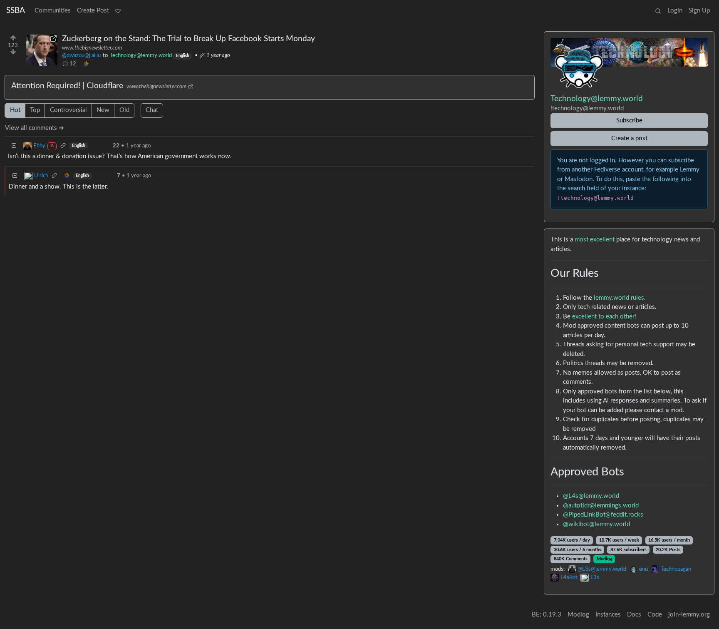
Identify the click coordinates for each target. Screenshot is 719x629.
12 (72, 64)
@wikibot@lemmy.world (596, 524)
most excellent (595, 239)
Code (654, 615)
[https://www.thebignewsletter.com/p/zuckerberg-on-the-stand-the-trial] (41, 50)
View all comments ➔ (34, 128)
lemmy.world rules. (620, 298)
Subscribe (629, 120)
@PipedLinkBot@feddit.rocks (603, 515)
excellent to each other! (604, 316)
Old (124, 110)
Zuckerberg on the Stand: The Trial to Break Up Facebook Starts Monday (188, 39)
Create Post (93, 10)
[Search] (658, 11)
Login (674, 10)
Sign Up (699, 10)
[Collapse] (14, 146)
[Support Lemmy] (118, 11)
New (103, 110)
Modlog (604, 559)
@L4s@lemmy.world (591, 496)
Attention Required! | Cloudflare (67, 86)
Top (35, 110)
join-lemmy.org (689, 615)
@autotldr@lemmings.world (601, 505)
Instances (608, 615)
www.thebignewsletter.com (92, 48)
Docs (634, 615)
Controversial (68, 110)
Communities (53, 10)
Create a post (629, 138)
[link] (85, 64)
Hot (15, 110)
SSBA (15, 11)
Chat (152, 110)
